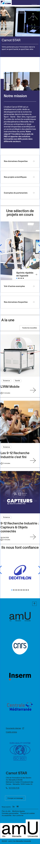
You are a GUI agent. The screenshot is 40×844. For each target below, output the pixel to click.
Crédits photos (11, 732)
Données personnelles (10, 813)
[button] (16, 278)
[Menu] (34, 2)
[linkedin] (13, 806)
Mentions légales (18, 811)
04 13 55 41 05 (14, 788)
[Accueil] (5, 2)
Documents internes (13, 728)
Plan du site (6, 811)
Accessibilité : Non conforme (12, 815)
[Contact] (18, 806)
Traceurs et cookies (27, 813)
